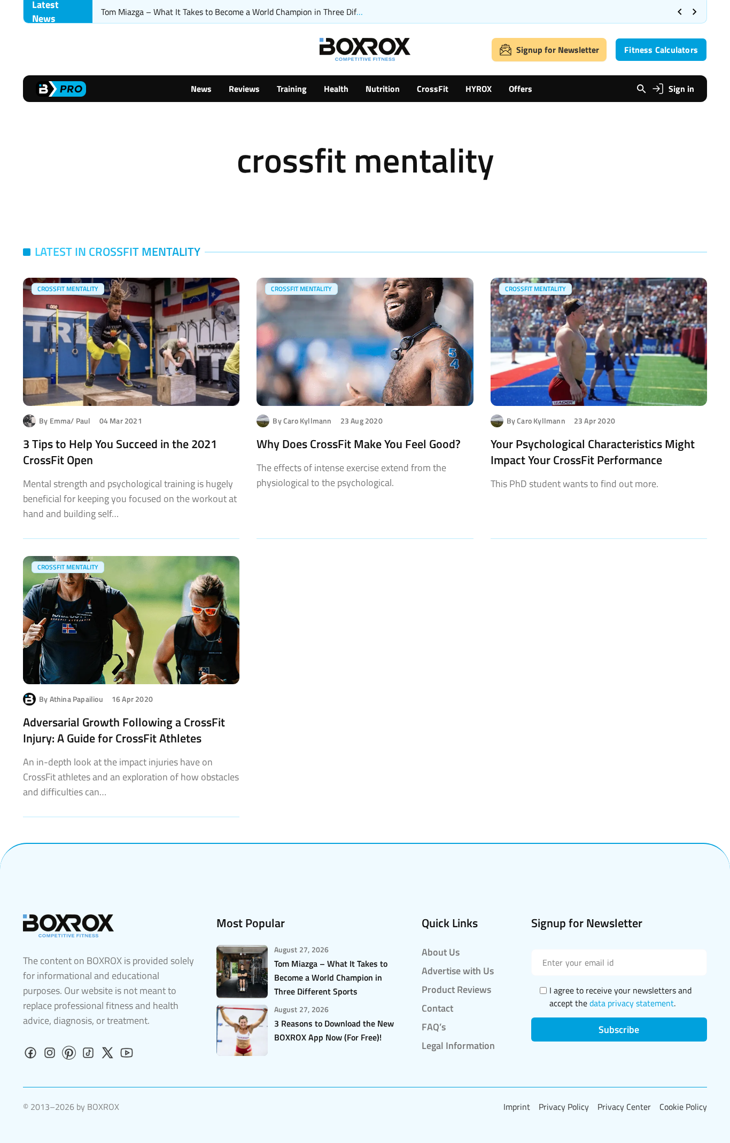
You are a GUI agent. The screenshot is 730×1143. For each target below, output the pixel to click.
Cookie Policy (683, 1106)
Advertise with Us (458, 971)
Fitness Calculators (661, 49)
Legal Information (458, 1045)
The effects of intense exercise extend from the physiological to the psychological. (351, 475)
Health (336, 88)
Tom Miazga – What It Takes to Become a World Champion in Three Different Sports (253, 11)
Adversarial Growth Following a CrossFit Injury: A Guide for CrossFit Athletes (124, 730)
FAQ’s (434, 1027)
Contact (437, 1008)
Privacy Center (624, 1106)
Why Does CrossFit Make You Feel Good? (359, 444)
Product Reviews (456, 989)
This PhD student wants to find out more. (574, 483)
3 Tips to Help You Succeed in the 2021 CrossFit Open (120, 452)
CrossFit (432, 88)
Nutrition (383, 88)
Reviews (244, 88)
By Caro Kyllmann (302, 421)
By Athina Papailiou (71, 699)
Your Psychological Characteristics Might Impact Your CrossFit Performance (593, 452)
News (201, 88)
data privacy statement (631, 1003)
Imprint (516, 1106)
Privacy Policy (564, 1106)
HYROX (478, 88)
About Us (441, 952)
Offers (520, 88)
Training (292, 88)
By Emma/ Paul (65, 421)
